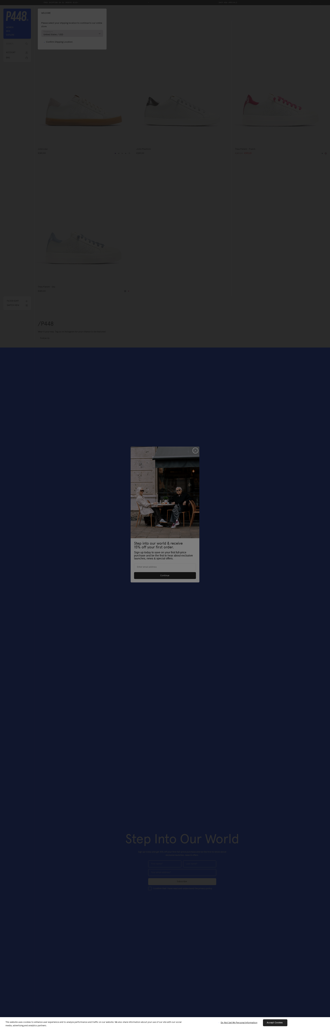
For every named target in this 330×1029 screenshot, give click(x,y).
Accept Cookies (275, 1023)
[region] (165, 1023)
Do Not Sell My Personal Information (239, 1023)
